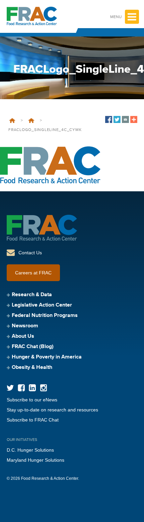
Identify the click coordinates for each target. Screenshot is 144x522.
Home (12, 120)
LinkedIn (32, 387)
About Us (23, 336)
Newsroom (31, 120)
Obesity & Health (32, 367)
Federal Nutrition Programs (45, 315)
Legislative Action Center (42, 305)
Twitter (10, 387)
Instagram (43, 387)
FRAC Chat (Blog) (33, 346)
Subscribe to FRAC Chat (33, 419)
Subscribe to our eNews (32, 399)
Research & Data (32, 295)
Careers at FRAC (33, 272)
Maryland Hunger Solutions (35, 460)
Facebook (21, 387)
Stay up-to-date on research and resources (52, 409)
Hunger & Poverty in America (47, 357)
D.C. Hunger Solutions (30, 450)
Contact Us (30, 252)
